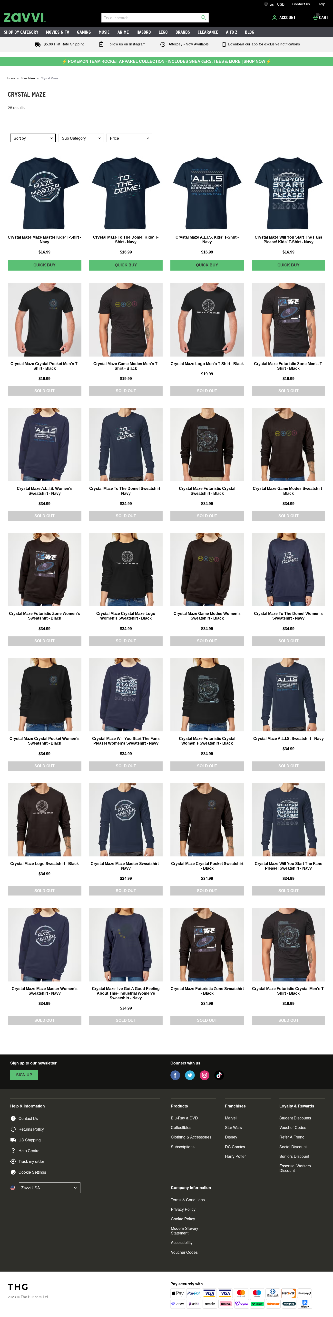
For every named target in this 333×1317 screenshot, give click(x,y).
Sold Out (44, 391)
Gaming (84, 32)
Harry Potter (235, 1156)
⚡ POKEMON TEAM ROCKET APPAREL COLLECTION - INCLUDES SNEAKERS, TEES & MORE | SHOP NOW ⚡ (166, 61)
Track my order (31, 1161)
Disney (231, 1137)
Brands (183, 32)
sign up (24, 1075)
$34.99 (44, 504)
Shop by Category (21, 32)
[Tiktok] (219, 1078)
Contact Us (28, 1118)
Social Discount (293, 1146)
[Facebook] (175, 1078)
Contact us (301, 3)
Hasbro (144, 32)
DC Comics (235, 1146)
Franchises (28, 78)
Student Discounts (295, 1118)
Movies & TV (57, 32)
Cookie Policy (183, 1218)
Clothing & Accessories (191, 1137)
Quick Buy (53, 267)
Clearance (208, 32)
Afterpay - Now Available (188, 44)
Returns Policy (31, 1129)
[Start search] (204, 17)
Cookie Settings (32, 1172)
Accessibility (182, 1242)
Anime (123, 32)
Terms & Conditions (188, 1199)
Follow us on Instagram (126, 44)
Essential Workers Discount (295, 1168)
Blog (249, 32)
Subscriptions (183, 1146)
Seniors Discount (294, 1156)
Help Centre (29, 1150)
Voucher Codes (292, 1127)
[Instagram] (204, 1078)
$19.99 (44, 379)
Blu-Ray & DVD (184, 1118)
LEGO (163, 32)
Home (11, 78)
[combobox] (33, 138)
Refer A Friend (291, 1137)
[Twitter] (190, 1078)
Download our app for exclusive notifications (263, 44)
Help (321, 3)
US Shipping (30, 1140)
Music (104, 32)
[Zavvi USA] (24, 17)
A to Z (231, 32)
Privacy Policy (183, 1209)
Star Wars (233, 1127)
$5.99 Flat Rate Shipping (63, 44)
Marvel (231, 1118)
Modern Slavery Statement (184, 1230)
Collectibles (181, 1127)
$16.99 (44, 252)
